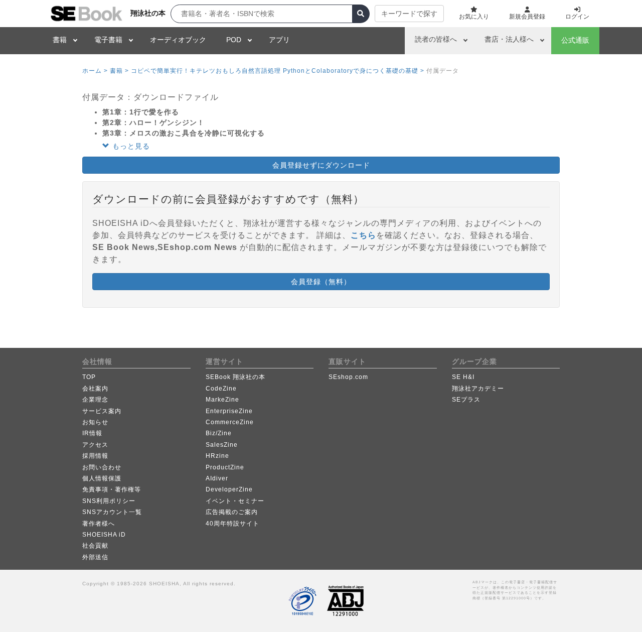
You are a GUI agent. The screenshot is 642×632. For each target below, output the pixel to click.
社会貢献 (95, 545)
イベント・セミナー (235, 500)
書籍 (60, 40)
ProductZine (225, 467)
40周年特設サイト (232, 523)
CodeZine (221, 388)
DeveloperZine (229, 489)
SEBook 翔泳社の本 (235, 377)
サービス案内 (101, 411)
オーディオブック (178, 40)
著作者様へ (98, 523)
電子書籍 (108, 40)
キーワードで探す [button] (409, 14)
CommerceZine (230, 422)
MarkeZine (222, 399)
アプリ (279, 40)
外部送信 (95, 557)
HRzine (217, 455)
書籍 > (119, 70)
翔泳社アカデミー (478, 388)
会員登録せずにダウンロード (321, 165)
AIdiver (217, 478)
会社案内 (95, 388)
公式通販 (575, 40)
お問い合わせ (101, 467)
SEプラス (466, 399)
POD (233, 40)
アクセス (95, 444)
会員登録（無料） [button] (321, 282)
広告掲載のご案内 (232, 512)
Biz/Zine (219, 433)
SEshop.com (348, 377)
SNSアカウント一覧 (112, 512)
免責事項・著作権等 (111, 489)
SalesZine (222, 444)
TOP (89, 377)
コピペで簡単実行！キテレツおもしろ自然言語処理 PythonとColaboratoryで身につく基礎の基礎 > (277, 70)
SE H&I (463, 377)
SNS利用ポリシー (108, 500)
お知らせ (95, 422)
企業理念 (95, 399)
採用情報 (95, 455)
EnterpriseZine (229, 411)
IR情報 (92, 433)
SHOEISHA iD (104, 534)
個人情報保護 (101, 478)
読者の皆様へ (436, 39)
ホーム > (95, 70)
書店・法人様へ (509, 39)
